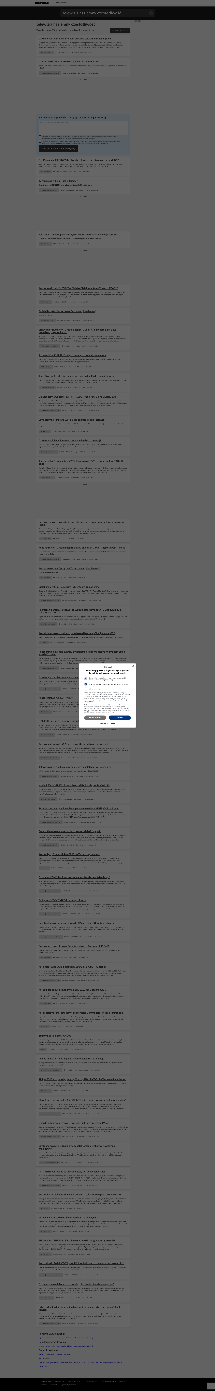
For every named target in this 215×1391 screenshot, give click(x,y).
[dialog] (107, 695)
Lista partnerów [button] (89, 702)
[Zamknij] (133, 666)
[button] (107, 689)
